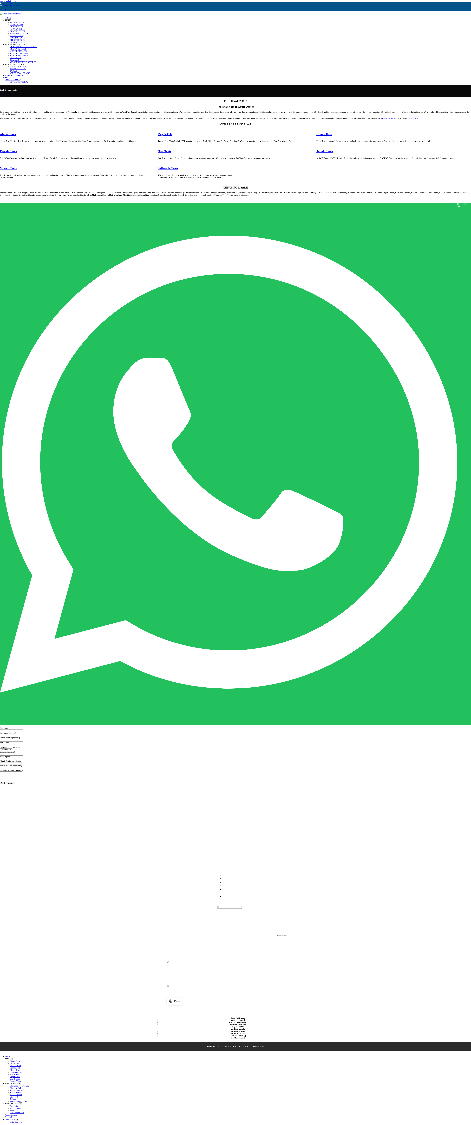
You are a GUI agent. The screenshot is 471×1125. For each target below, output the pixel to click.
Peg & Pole (165, 134)
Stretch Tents (8, 168)
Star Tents (164, 151)
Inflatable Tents (168, 168)
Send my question (7, 783)
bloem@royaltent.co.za (11, 5)
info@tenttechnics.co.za (390, 118)
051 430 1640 (7, 3)
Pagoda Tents (8, 151)
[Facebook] (5, 10)
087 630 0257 (412, 118)
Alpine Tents (8, 134)
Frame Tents (324, 134)
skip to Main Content (8, 1)
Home (2, 93)
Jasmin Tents (324, 151)
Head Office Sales (462, 205)
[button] (0, 1052)
